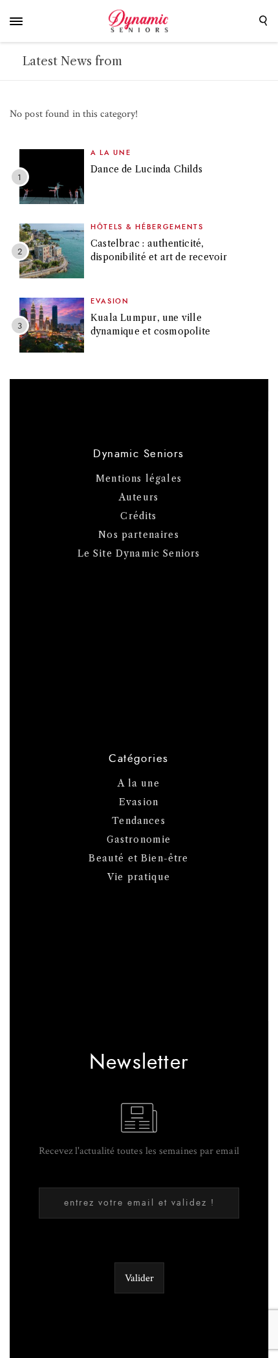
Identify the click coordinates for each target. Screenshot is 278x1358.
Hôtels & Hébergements (147, 227)
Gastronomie (139, 839)
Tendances (139, 821)
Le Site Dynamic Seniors (139, 553)
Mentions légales (139, 478)
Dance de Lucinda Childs (146, 169)
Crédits (138, 516)
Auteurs (138, 497)
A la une (111, 152)
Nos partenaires (138, 534)
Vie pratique (138, 877)
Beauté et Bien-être (138, 858)
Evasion (110, 301)
